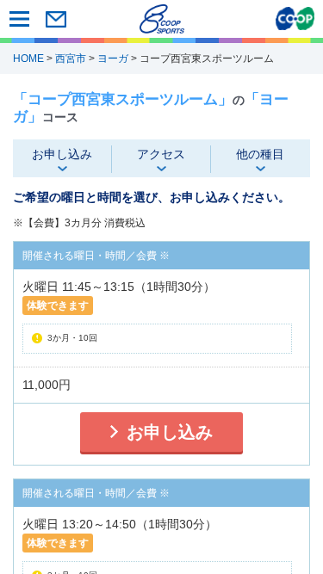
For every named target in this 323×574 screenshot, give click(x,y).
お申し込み (170, 432)
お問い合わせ (55, 19)
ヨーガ (112, 58)
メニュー (19, 19)
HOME (28, 58)
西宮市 (70, 58)
